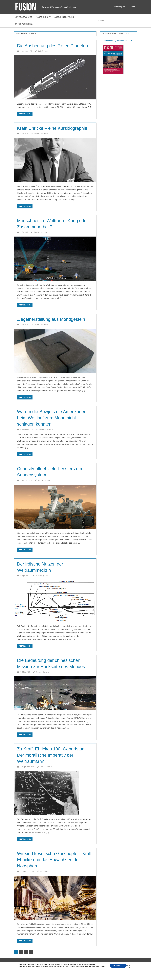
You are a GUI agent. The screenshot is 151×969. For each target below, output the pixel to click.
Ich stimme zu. (118, 965)
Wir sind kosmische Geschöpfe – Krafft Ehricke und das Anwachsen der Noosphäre (55, 859)
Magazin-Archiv (43, 17)
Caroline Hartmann (40, 232)
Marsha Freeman (44, 480)
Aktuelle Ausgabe (23, 17)
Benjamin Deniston (42, 672)
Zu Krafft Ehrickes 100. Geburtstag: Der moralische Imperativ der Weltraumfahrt (51, 755)
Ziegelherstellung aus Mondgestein (51, 319)
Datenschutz (100, 966)
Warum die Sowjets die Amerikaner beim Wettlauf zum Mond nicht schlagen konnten (51, 417)
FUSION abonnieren (24, 24)
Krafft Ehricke (43, 51)
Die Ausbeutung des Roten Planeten (52, 45)
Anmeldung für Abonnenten (124, 7)
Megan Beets (44, 871)
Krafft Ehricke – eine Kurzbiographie (52, 128)
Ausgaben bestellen (64, 17)
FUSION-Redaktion (41, 134)
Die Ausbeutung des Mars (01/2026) (118, 40)
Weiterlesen (24, 114)
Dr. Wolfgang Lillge (41, 576)
